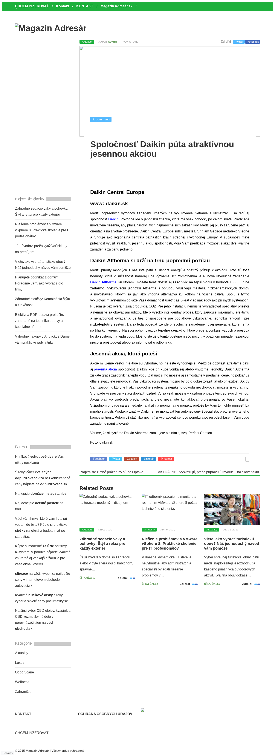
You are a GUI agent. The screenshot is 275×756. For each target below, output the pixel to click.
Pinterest (166, 458)
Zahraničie (23, 691)
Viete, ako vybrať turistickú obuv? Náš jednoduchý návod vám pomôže (231, 543)
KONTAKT (84, 6)
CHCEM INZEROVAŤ (32, 6)
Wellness (22, 682)
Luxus (19, 662)
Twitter (239, 41)
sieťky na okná (27, 530)
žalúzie (48, 546)
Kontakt (62, 6)
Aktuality (87, 41)
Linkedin (149, 458)
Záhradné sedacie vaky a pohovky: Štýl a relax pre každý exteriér (102, 543)
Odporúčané (24, 672)
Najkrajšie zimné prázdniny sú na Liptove (112, 472)
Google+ (132, 458)
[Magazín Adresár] (51, 28)
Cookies (8, 753)
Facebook (253, 41)
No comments (101, 119)
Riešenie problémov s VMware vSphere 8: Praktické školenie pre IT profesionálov (169, 543)
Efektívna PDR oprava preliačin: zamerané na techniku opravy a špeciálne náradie (39, 321)
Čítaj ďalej (87, 577)
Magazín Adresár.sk (116, 6)
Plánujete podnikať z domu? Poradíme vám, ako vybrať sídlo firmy (39, 283)
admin (112, 41)
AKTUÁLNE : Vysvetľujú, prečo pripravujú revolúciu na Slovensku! (208, 472)
